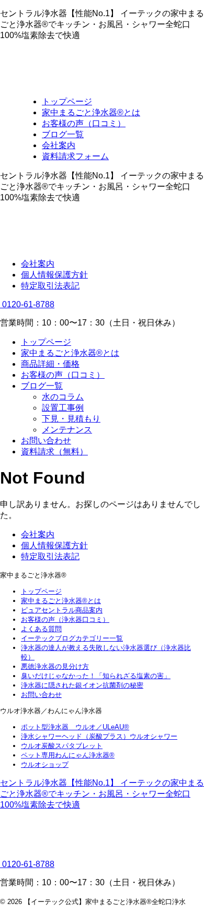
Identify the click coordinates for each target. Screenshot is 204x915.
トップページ (46, 342)
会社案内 (37, 263)
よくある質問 (41, 629)
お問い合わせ (46, 440)
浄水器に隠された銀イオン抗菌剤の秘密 (82, 685)
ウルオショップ (45, 764)
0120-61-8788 (27, 304)
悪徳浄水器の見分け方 (55, 666)
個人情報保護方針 (54, 274)
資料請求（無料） (54, 451)
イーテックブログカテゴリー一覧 (72, 638)
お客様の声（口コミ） (63, 374)
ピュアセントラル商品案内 (62, 610)
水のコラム (63, 396)
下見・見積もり (71, 418)
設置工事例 (63, 407)
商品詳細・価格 (50, 363)
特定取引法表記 (50, 285)
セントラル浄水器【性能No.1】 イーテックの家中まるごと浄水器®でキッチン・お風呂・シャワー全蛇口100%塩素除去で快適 (102, 793)
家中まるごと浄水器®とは (70, 352)
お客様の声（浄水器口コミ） (65, 619)
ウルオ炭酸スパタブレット (62, 746)
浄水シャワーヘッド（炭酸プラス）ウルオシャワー (99, 736)
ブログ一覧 (42, 385)
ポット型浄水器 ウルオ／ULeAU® (75, 727)
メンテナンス (67, 429)
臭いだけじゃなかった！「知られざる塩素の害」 (96, 676)
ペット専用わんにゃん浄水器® (68, 755)
